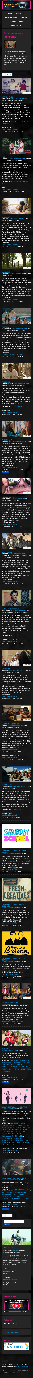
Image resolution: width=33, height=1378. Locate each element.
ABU (3, 157)
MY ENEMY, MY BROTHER (10, 724)
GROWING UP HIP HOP (21, 1060)
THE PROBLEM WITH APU (10, 1002)
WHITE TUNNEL (16, 1142)
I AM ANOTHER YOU (8, 497)
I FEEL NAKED (16, 1134)
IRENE (13, 1067)
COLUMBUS (6, 272)
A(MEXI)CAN (6, 1067)
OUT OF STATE (7, 785)
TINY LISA (10, 1145)
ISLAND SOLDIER (7, 552)
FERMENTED (6, 382)
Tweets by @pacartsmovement (14, 1332)
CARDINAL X (6, 217)
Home (10, 13)
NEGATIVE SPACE (8, 1140)
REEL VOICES (6, 1049)
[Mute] (26, 1311)
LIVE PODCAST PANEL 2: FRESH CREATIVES (13, 905)
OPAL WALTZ (6, 1134)
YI (11, 635)
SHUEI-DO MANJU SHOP (19, 406)
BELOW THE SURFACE (9, 1062)
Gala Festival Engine (23, 1367)
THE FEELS (5, 327)
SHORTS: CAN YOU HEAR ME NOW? (14, 1178)
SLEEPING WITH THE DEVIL (11, 1198)
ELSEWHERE (6, 1142)
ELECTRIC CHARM (20, 1123)
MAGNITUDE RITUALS (22, 1140)
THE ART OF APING (17, 1138)
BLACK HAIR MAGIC (23, 1067)
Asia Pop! (15, 1250)
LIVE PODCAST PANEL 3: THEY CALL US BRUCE (15, 959)
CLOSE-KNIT (8, 1248)
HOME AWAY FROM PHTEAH (21, 1069)
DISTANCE (5, 1192)
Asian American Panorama (17, 98)
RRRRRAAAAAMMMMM (10, 1136)
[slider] (15, 1311)
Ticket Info (12, 21)
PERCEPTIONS (15, 1065)
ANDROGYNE (25, 1065)
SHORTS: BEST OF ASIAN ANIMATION (14, 1107)
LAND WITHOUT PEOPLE (10, 609)
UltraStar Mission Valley (10, 129)
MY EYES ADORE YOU (17, 1196)
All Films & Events (11, 17)
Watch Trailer (27, 92)
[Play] (5, 1311)
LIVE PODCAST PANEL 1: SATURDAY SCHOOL (14, 851)
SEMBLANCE (6, 1138)
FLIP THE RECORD (16, 1192)
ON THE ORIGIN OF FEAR (22, 1190)
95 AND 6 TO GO (7, 97)
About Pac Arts (16, 26)
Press (21, 21)
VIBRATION (25, 1198)
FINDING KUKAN (7, 440)
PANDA (21, 1136)
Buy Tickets (5, 471)
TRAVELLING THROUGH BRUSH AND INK (15, 1125)
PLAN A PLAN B (7, 1071)
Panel (19, 853)
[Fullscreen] (28, 1311)
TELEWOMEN (6, 1069)
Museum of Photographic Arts (12, 354)
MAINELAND (6, 669)
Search (7, 1224)
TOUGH (7, 1129)
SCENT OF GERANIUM (9, 1127)
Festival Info (20, 13)
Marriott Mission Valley (10, 869)
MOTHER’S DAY (16, 809)
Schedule (24, 17)
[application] (16, 1306)
